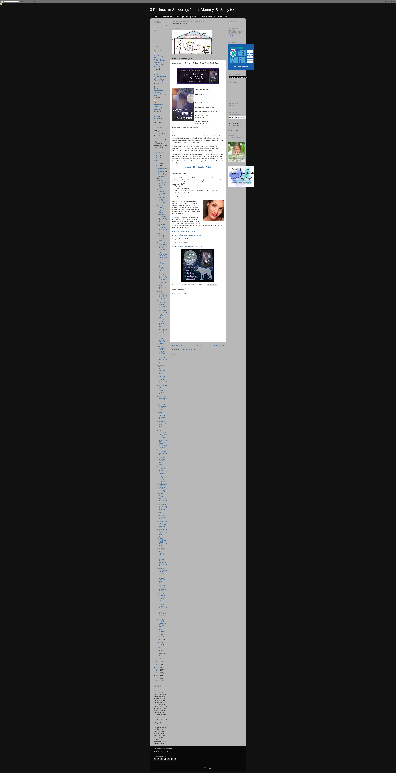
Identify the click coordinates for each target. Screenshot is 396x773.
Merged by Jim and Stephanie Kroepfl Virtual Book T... (162, 390)
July (159, 642)
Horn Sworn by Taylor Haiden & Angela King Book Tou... (162, 285)
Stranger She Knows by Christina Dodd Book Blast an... (161, 323)
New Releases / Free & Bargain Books (214, 17)
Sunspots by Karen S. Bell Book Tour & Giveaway (162, 614)
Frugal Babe (158, 117)
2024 (158, 155)
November (161, 171)
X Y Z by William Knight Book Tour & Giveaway (162, 209)
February (161, 656)
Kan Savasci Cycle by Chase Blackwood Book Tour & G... (162, 498)
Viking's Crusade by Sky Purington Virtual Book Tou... (162, 266)
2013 (158, 675)
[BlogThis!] (210, 285)
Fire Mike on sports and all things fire (159, 90)
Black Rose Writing (204, 167)
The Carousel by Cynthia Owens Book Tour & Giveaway (162, 434)
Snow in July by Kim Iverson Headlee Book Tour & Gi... (162, 304)
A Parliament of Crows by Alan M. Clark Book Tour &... (162, 533)
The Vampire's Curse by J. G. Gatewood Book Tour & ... (162, 425)
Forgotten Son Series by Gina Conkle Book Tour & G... (162, 606)
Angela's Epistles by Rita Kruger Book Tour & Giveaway (162, 184)
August (160, 639)
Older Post (219, 345)
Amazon (188, 167)
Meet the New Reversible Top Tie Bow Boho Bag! (159, 80)
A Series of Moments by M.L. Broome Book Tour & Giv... (162, 572)
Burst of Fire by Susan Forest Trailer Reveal (162, 360)
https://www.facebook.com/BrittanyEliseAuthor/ (187, 235)
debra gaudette (233, 108)
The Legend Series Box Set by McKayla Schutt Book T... (162, 552)
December (161, 168)
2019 (158, 166)
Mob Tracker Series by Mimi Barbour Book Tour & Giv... (162, 562)
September (161, 176)
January (160, 658)
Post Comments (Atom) (188, 349)
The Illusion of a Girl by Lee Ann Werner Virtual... (162, 407)
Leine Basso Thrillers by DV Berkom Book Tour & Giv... (162, 218)
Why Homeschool (158, 103)
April (159, 650)
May (159, 647)
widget (166, 25)
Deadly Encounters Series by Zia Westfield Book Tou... (162, 515)
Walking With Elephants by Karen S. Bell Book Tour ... (162, 588)
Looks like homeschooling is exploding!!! (159, 107)
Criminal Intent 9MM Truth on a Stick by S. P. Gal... (162, 192)
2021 (158, 160)
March (160, 653)
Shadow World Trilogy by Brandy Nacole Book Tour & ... (162, 444)
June (159, 645)
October (160, 174)
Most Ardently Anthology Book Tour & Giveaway (162, 580)
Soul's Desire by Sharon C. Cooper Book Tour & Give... (162, 314)
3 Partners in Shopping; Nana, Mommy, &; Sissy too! (193, 9)
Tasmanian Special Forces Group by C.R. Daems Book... (162, 369)
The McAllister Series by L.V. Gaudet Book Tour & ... (162, 227)
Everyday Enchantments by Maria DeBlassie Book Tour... (162, 415)
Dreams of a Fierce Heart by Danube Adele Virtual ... (162, 380)
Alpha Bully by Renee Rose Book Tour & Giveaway (162, 507)
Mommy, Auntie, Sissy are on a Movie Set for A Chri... (162, 399)
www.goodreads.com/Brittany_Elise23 (191, 246)
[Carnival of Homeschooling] (236, 162)
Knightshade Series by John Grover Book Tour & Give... (162, 461)
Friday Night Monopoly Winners (186, 17)
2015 (158, 670)
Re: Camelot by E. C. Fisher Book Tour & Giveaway (162, 479)
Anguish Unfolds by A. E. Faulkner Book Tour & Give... (162, 237)
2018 (158, 662)
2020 (158, 163)
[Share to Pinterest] (216, 285)
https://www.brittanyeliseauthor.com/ (183, 231)
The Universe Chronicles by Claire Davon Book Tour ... (162, 452)
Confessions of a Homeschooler (160, 75)
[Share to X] (212, 285)
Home (156, 17)
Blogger (209, 768)
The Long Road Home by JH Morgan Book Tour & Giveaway (162, 246)
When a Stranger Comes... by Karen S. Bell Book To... (162, 633)
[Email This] (208, 285)
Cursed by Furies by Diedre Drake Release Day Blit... (162, 623)
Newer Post (177, 345)
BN (194, 167)
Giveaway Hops (167, 17)
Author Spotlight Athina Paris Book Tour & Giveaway (162, 331)
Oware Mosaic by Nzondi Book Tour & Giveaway (162, 200)
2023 (158, 158)
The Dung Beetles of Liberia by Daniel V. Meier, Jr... (161, 597)
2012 (158, 678)
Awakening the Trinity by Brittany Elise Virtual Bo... (162, 524)
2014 (158, 673)
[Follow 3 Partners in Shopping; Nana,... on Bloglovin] (237, 118)
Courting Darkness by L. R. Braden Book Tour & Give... (162, 542)
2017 (158, 664)
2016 (158, 667)
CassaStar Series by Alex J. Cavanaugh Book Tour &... (161, 350)
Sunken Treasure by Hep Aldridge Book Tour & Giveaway (162, 295)
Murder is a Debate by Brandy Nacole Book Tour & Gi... (162, 470)
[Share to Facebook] (214, 285)
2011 (157, 681)
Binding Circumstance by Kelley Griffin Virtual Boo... (162, 256)
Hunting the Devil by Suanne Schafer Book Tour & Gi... (162, 340)
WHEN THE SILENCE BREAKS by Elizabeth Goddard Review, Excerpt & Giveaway (160, 63)
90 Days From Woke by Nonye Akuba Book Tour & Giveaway (162, 276)
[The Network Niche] (241, 69)
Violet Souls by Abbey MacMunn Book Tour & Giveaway (162, 487)
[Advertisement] (187, 369)
